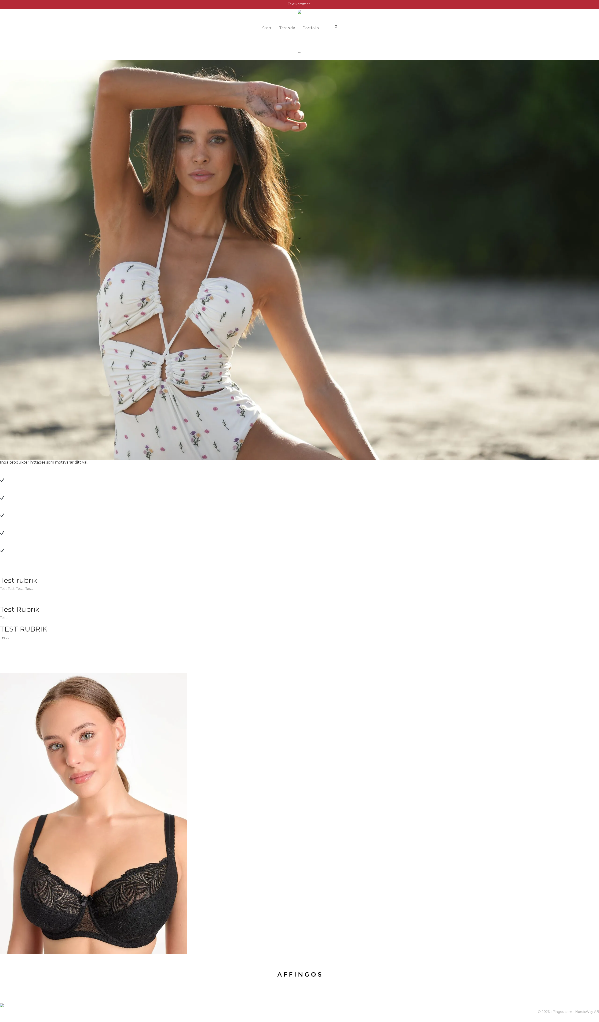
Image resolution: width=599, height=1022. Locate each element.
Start (267, 28)
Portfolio (311, 28)
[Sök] (327, 26)
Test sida (287, 28)
